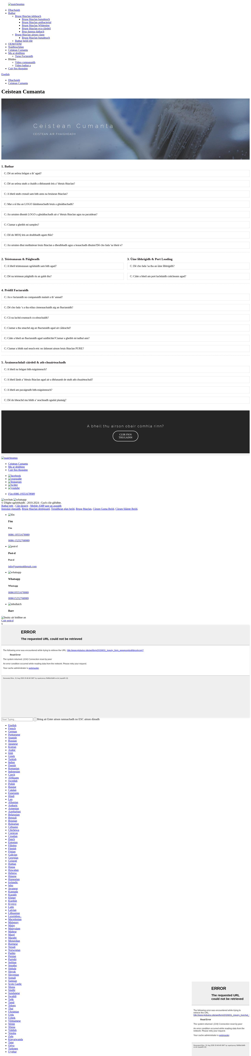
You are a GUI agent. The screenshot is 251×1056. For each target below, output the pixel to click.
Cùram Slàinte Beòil (126, 508)
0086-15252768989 (19, 540)
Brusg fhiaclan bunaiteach (36, 19)
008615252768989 (18, 598)
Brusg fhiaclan (84, 508)
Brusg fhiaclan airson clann (29, 34)
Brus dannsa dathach (33, 31)
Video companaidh (25, 62)
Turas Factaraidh (24, 56)
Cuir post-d (7, 620)
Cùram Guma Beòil (103, 508)
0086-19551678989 (19, 534)
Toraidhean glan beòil (62, 508)
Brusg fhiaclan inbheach (28, 16)
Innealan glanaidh (10, 508)
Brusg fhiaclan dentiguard (36, 508)
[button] (125, 436)
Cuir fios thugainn (18, 68)
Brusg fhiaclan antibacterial (36, 22)
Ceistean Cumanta (18, 50)
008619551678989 (18, 592)
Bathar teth (7, 505)
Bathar (11, 13)
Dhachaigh (14, 10)
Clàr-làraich (21, 505)
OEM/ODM (15, 43)
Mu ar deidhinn (16, 53)
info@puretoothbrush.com (22, 566)
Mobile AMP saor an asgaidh (45, 505)
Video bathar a (23, 65)
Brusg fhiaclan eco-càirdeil (36, 28)
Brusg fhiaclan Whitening (36, 25)
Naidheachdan (16, 46)
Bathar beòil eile (24, 40)
